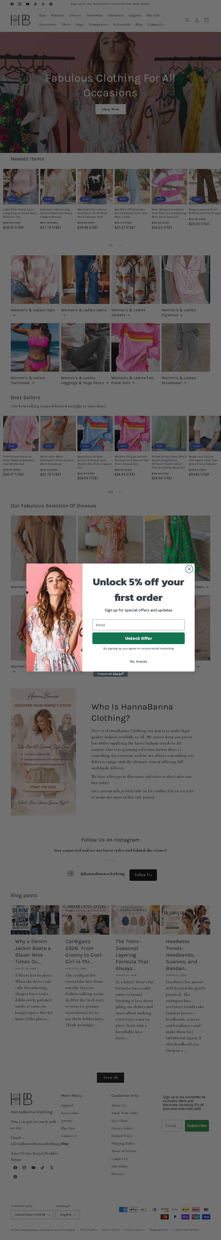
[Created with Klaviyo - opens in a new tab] (110, 674)
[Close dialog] (189, 569)
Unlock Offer (138, 638)
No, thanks (138, 661)
